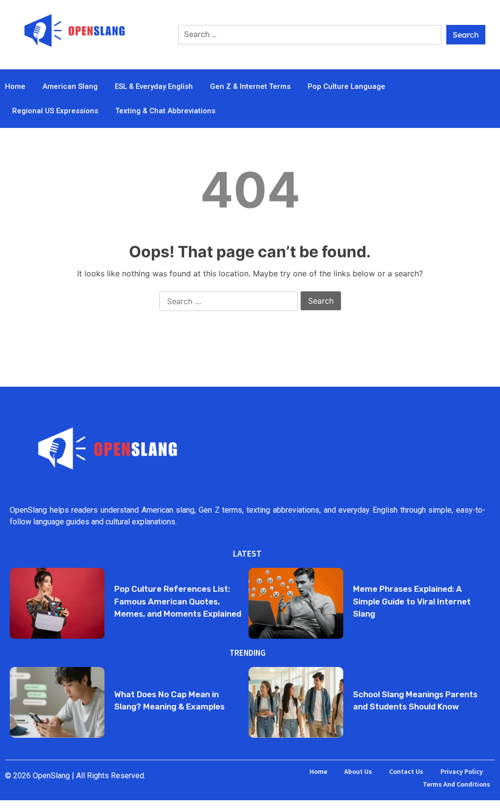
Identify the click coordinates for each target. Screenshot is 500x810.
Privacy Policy (461, 771)
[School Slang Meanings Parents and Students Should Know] (296, 702)
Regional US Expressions (55, 110)
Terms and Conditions (456, 784)
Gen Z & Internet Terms (250, 86)
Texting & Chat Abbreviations (165, 110)
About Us (358, 771)
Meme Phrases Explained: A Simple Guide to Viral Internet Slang (412, 601)
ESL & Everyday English (154, 86)
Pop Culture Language (346, 86)
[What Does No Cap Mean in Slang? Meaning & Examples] (57, 702)
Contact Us (406, 771)
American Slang (70, 86)
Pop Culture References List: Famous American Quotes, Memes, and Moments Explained (177, 601)
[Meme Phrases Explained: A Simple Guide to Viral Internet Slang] (296, 603)
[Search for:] (309, 34)
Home (15, 86)
